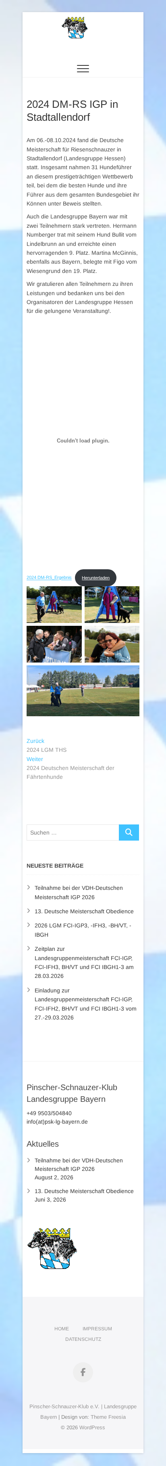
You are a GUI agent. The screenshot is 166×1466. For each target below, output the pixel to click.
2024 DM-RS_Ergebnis (49, 577)
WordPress (92, 1427)
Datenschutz (83, 1339)
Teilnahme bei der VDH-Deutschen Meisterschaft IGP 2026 (79, 1164)
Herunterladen (96, 577)
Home (61, 1329)
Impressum (97, 1329)
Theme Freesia (108, 1417)
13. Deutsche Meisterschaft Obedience (84, 911)
